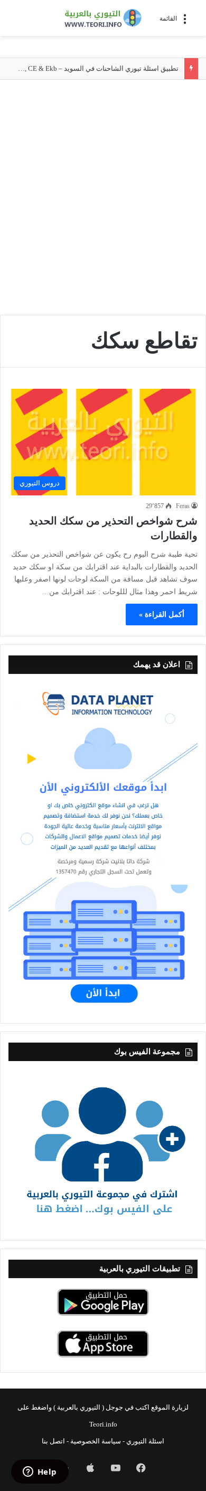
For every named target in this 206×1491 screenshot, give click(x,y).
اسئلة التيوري (145, 1441)
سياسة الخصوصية (95, 1441)
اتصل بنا (53, 1441)
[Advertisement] (103, 199)
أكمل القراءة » (161, 614)
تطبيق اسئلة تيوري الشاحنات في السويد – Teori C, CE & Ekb (91, 68)
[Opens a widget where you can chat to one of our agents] (40, 1472)
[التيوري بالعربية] (103, 18)
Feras (183, 506)
